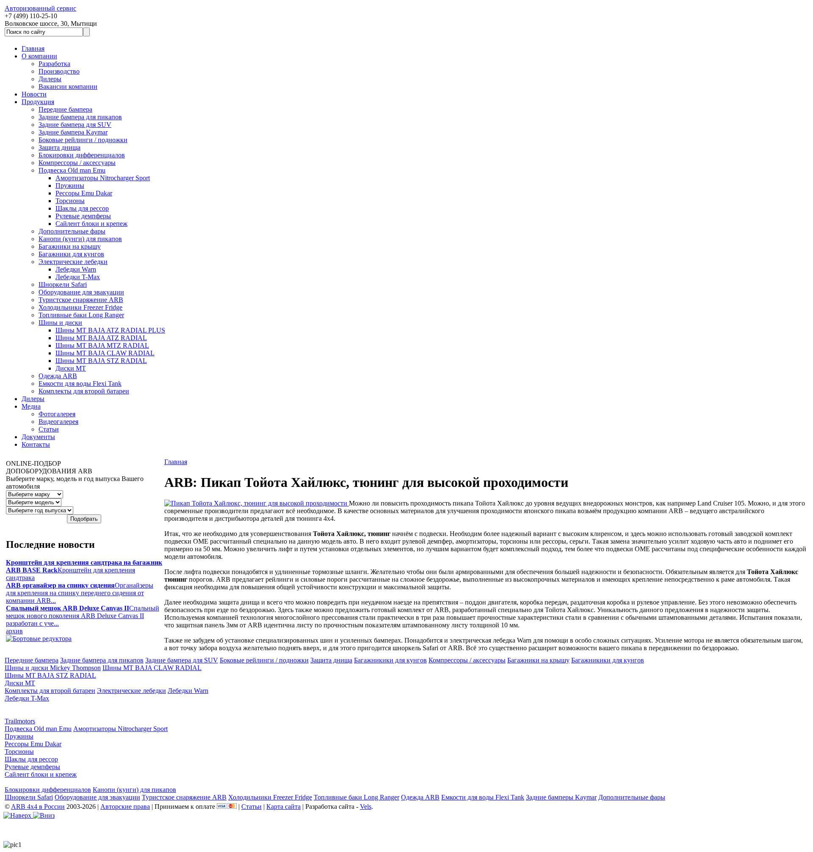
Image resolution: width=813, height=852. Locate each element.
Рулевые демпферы (83, 216)
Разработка (54, 63)
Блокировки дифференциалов (82, 155)
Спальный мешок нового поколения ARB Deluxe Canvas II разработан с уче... (82, 616)
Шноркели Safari (63, 284)
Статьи (49, 429)
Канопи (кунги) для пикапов (80, 238)
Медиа (31, 406)
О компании (39, 56)
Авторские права (125, 806)
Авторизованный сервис (40, 8)
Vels (365, 806)
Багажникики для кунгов (390, 660)
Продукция (38, 101)
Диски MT (70, 368)
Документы (38, 436)
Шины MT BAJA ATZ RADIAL (101, 337)
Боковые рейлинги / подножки (83, 139)
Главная (33, 48)
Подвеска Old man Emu (72, 170)
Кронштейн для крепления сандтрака (84, 570)
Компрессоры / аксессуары (77, 162)
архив (14, 631)
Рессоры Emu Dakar (83, 193)
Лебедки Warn (75, 269)
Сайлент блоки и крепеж (91, 223)
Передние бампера (65, 109)
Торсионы (70, 200)
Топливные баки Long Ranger (81, 315)
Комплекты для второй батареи (84, 391)
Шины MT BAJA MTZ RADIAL (102, 345)
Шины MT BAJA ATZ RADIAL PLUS (110, 330)
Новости (34, 94)
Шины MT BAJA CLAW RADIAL (105, 353)
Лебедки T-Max (77, 276)
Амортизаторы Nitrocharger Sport (102, 177)
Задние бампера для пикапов (80, 117)
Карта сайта (283, 806)
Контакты (36, 444)
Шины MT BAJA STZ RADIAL (101, 360)
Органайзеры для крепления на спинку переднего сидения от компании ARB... (79, 593)
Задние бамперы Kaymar (561, 797)
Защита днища (59, 147)
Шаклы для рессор (82, 208)
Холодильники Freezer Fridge (80, 307)
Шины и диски (60, 322)
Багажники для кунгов (71, 254)
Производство (59, 71)
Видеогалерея (58, 421)
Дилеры (50, 78)
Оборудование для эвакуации (81, 292)
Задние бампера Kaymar (73, 132)
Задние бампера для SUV (75, 124)
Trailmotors (20, 721)
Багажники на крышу (70, 246)
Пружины (69, 185)
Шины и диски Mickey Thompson (53, 667)
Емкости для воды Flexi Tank (80, 383)
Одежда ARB (58, 375)
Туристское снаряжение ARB (81, 299)
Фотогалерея (57, 414)
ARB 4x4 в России (38, 806)
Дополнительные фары (72, 231)
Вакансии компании (68, 86)
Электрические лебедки (73, 261)
